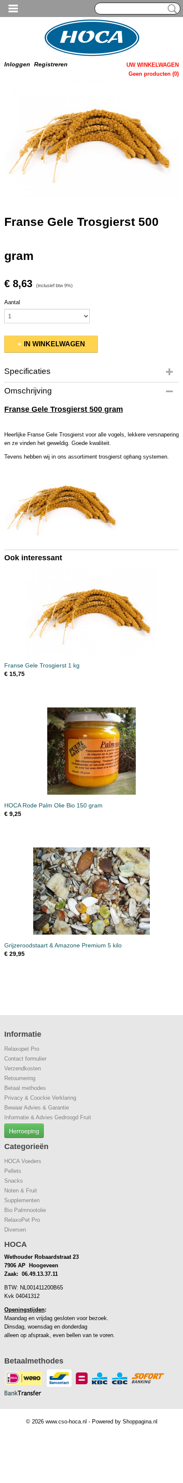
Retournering (19, 1078)
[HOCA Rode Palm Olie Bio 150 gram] (91, 751)
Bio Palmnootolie (25, 1210)
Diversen (15, 1229)
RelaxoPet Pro (22, 1220)
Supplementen (22, 1200)
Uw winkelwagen (152, 65)
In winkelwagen (54, 344)
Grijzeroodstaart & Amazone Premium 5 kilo (63, 945)
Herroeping (24, 1131)
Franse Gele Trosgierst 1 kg (42, 665)
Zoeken (170, 9)
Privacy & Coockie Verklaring (40, 1098)
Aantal (12, 302)
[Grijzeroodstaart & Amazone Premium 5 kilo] (91, 891)
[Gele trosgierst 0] (91, 138)
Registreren (51, 64)
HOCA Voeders (22, 1161)
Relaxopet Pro (21, 1049)
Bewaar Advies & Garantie (36, 1107)
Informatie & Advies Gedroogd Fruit (47, 1117)
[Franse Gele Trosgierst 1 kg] (91, 611)
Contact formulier (25, 1058)
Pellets (12, 1171)
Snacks (13, 1181)
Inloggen (17, 64)
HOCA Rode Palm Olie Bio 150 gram (53, 805)
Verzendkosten (22, 1068)
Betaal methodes (25, 1088)
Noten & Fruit (20, 1190)
